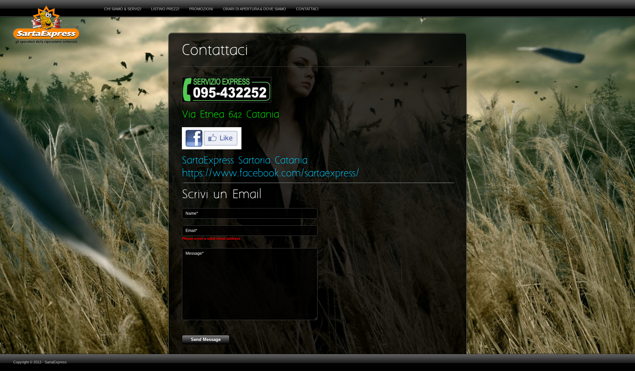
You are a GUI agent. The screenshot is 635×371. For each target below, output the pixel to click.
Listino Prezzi (165, 9)
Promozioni (201, 9)
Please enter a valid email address (211, 239)
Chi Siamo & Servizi (122, 9)
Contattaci (307, 9)
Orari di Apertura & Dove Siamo (254, 9)
